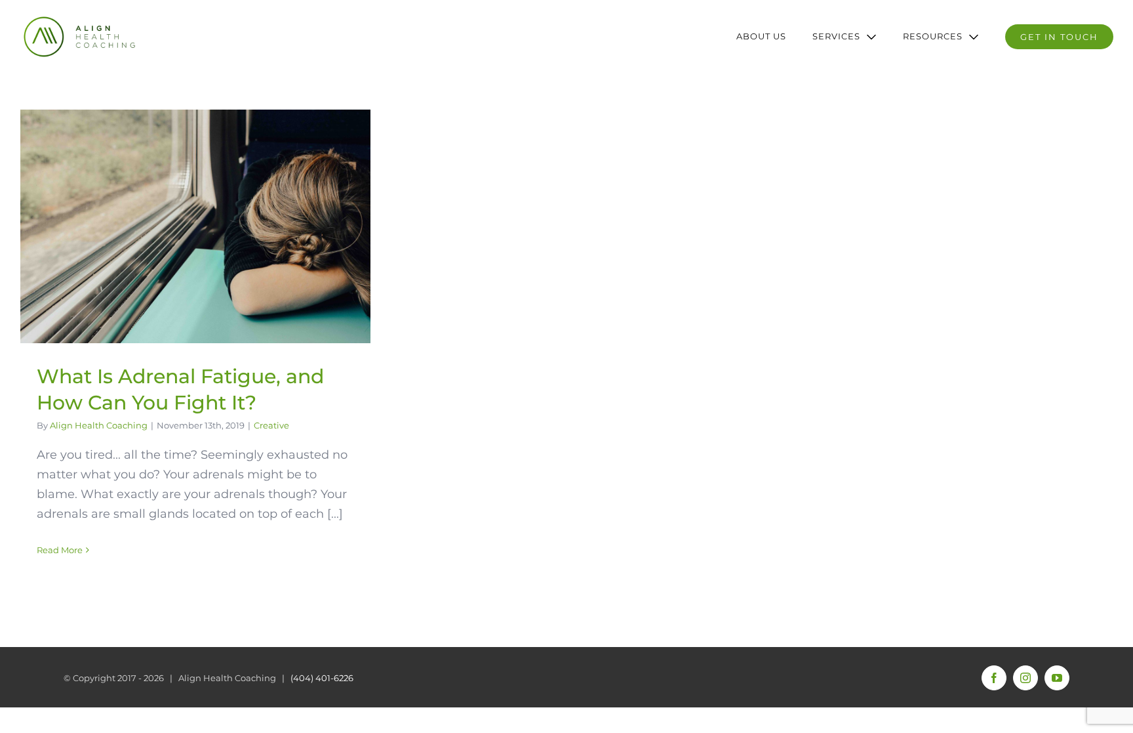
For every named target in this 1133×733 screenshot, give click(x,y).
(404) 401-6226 (321, 678)
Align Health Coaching (99, 425)
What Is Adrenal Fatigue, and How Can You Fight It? (195, 226)
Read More (60, 550)
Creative (271, 425)
